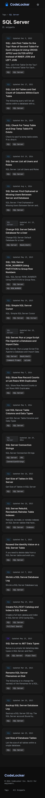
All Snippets (19, 790)
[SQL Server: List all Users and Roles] (22, 165)
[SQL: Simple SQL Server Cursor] (22, 309)
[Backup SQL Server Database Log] (22, 711)
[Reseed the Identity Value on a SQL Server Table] (22, 550)
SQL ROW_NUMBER (14, 288)
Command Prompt (14, 360)
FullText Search (14, 626)
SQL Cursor (32, 318)
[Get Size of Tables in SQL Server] (22, 482)
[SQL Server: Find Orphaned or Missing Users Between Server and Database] (22, 198)
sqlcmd (27, 360)
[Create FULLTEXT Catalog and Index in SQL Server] (22, 614)
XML (21, 457)
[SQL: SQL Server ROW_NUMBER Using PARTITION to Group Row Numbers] (22, 272)
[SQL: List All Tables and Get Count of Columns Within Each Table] (22, 96)
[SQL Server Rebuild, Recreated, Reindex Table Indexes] (22, 515)
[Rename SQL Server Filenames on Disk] (22, 678)
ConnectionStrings (15, 461)
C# (8, 655)
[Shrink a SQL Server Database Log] (22, 581)
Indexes (30, 527)
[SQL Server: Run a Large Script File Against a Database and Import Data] (22, 345)
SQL (8, 72)
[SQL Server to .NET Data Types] (22, 647)
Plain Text (31, 655)
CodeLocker (20, 4)
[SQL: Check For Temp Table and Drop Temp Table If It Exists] (22, 132)
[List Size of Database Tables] (22, 741)
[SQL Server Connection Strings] (22, 449)
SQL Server (18, 72)
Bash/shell (25, 245)
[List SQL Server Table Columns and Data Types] (22, 415)
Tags (4, 15)
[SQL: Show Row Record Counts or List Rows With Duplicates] (22, 383)
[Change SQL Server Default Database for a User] (22, 233)
